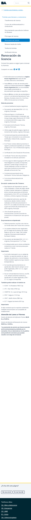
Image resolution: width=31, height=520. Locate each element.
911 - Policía (4, 514)
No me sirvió (6, 492)
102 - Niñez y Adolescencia (9, 505)
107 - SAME (4, 511)
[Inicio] (3, 3)
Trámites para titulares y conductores (13, 10)
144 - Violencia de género (8, 517)
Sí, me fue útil (18, 492)
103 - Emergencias (6, 508)
